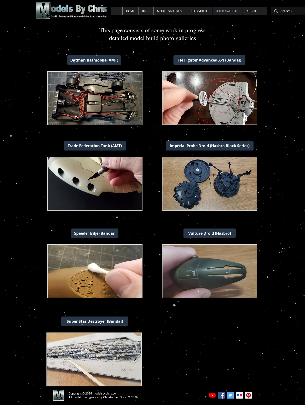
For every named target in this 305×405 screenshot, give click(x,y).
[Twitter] (230, 395)
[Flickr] (239, 395)
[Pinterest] (248, 395)
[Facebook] (221, 395)
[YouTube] (212, 395)
